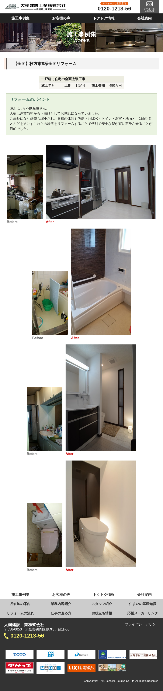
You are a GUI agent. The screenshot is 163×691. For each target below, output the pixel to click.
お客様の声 (61, 18)
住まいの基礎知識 (142, 604)
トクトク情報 (104, 18)
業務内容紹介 (61, 604)
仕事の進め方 (61, 613)
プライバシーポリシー (142, 624)
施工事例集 (20, 18)
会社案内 (144, 18)
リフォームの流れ (20, 613)
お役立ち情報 (102, 613)
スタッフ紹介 (102, 604)
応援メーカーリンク (142, 613)
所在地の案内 (20, 604)
